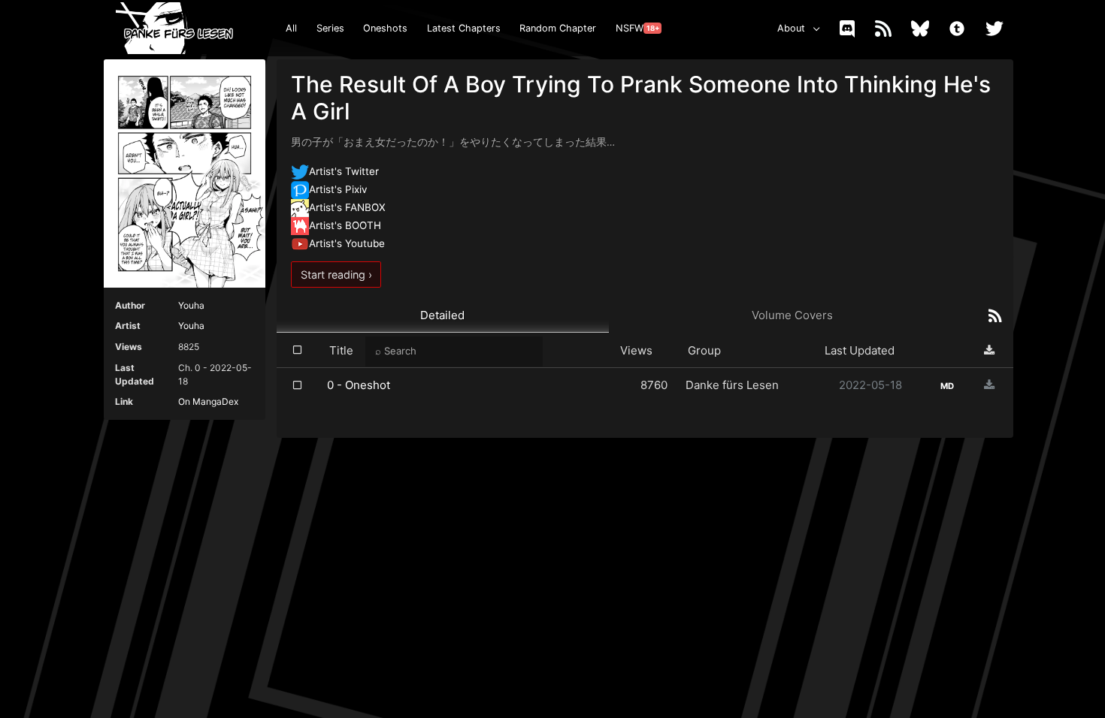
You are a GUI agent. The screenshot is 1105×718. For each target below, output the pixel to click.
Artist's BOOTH (345, 225)
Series (330, 28)
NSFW (637, 28)
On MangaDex (208, 401)
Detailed (442, 315)
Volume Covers (792, 315)
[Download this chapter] (989, 385)
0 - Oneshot (358, 385)
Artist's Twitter (344, 171)
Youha (191, 305)
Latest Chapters (464, 28)
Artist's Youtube (347, 243)
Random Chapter (557, 28)
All (291, 28)
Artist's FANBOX (347, 207)
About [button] (791, 28)
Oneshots (385, 28)
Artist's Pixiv (338, 189)
